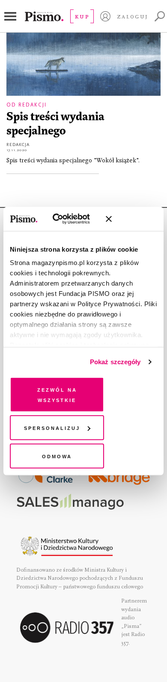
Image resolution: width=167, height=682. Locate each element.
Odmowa (57, 455)
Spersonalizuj (52, 427)
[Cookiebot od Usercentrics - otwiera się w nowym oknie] (64, 219)
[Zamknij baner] (131, 219)
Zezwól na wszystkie (57, 394)
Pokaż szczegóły (115, 361)
